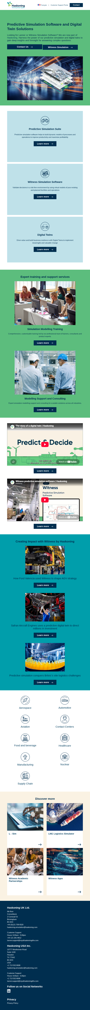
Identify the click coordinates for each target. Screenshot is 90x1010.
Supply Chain (25, 783)
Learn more (43, 144)
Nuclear (64, 764)
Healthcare (65, 745)
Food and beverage (25, 745)
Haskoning (12, 38)
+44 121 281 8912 (14, 938)
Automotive (64, 707)
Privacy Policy (12, 1003)
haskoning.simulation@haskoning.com (22, 927)
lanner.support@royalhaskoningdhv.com (22, 940)
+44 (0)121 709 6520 (15, 925)
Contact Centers (65, 726)
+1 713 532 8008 (13, 965)
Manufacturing (25, 764)
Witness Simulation (58, 47)
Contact (76, 5)
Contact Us (22, 47)
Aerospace (25, 707)
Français (44, 5)
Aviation (25, 726)
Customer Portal (59, 5)
